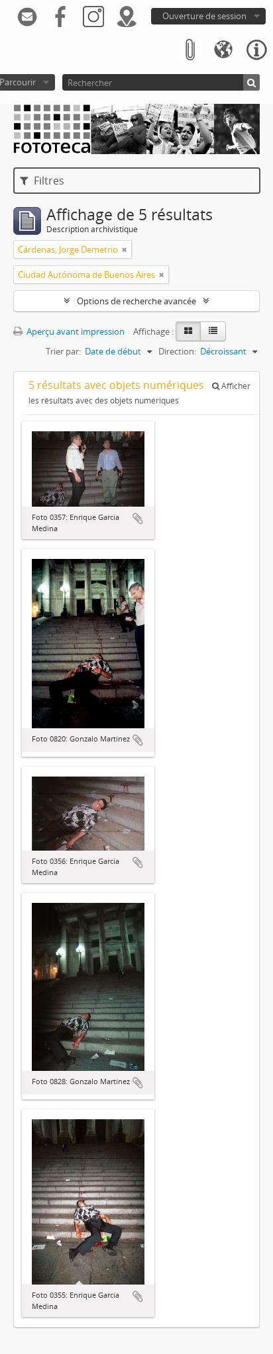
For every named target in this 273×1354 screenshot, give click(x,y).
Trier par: (63, 351)
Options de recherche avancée (136, 301)
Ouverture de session (204, 16)
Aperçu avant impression (75, 331)
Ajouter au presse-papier (137, 518)
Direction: (177, 351)
